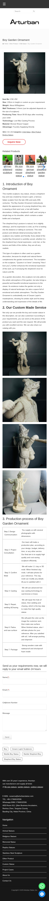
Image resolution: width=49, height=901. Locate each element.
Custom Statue (8, 864)
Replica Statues (8, 135)
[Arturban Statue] (24, 24)
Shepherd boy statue (12, 759)
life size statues (11, 787)
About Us (6, 875)
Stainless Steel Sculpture (12, 853)
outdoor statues (37, 787)
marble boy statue (11, 754)
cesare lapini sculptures (22, 749)
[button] (43, 167)
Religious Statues (9, 836)
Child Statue (26, 132)
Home (5, 825)
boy (5, 749)
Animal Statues (8, 831)
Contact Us (7, 881)
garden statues (24, 787)
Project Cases (8, 870)
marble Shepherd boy (32, 754)
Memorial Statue (9, 842)
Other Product (36, 132)
